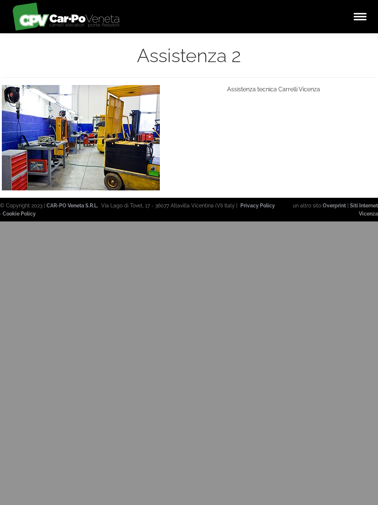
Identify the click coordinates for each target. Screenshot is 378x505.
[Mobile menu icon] (360, 16)
